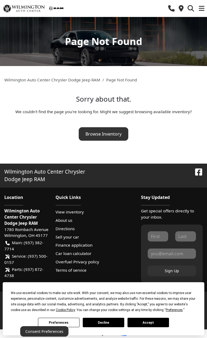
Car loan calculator (73, 253)
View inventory (70, 212)
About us (64, 220)
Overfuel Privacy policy (77, 261)
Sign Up (172, 270)
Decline (103, 323)
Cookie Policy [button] (65, 310)
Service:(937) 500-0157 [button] (25, 259)
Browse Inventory (103, 134)
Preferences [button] (174, 310)
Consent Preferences (44, 331)
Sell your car (67, 237)
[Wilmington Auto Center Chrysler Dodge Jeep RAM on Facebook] (196, 171)
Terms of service (71, 270)
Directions (65, 228)
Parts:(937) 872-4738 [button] (23, 272)
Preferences (58, 323)
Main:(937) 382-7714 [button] (23, 245)
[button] (171, 8)
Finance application (74, 245)
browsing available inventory (162, 111)
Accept (148, 323)
